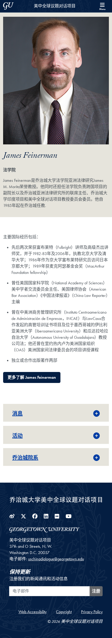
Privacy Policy (92, 611)
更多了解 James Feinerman (32, 377)
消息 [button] (17, 413)
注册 (96, 591)
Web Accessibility (32, 611)
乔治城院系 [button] (25, 457)
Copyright (64, 611)
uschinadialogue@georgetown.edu (56, 559)
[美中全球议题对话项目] (56, 499)
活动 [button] (17, 435)
